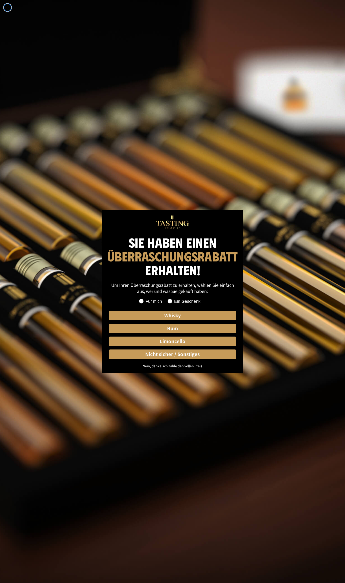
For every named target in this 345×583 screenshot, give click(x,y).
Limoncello (172, 341)
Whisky (172, 315)
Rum (172, 328)
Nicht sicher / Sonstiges (172, 354)
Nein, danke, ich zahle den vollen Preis (172, 366)
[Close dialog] (7, 7)
